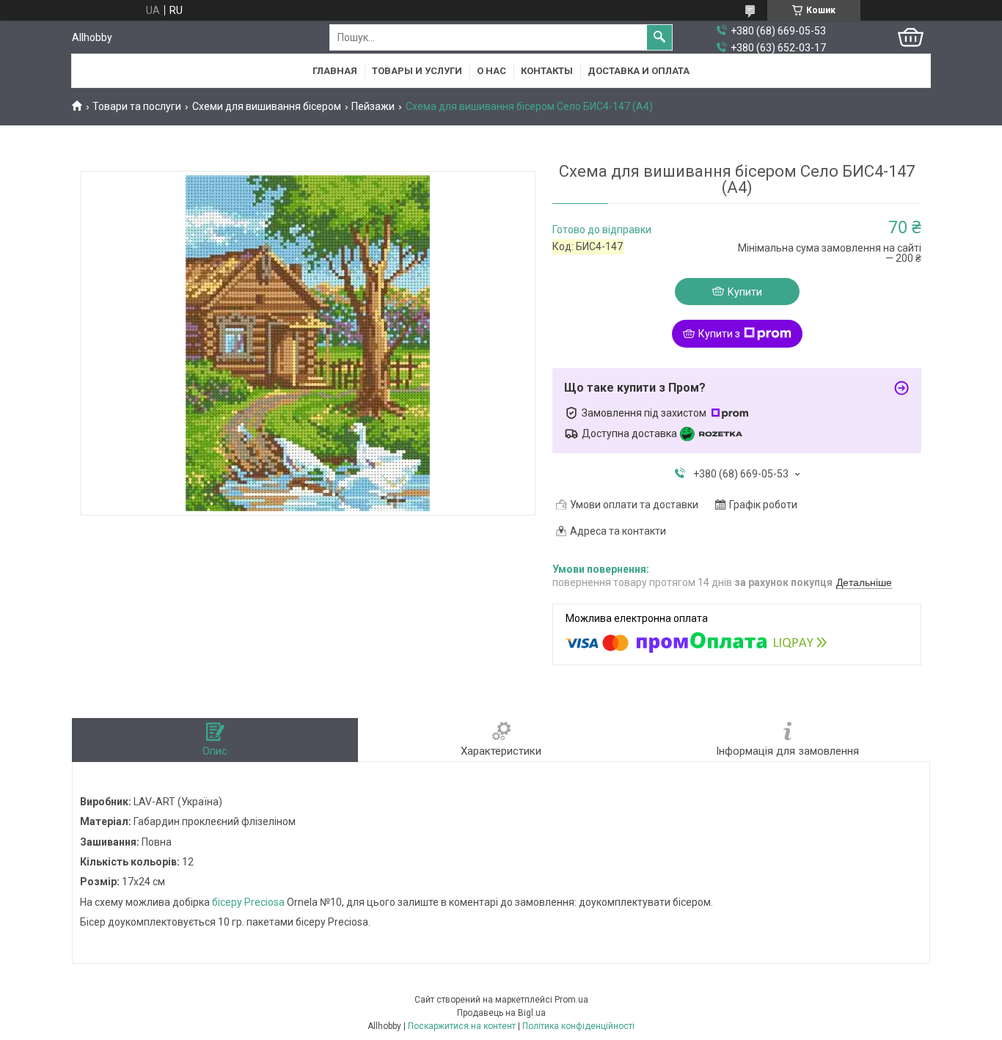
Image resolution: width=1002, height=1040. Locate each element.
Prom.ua (571, 1000)
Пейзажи (373, 106)
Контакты (547, 70)
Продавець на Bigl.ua (501, 1013)
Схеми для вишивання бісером (266, 106)
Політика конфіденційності (578, 1026)
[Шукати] (659, 37)
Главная (334, 70)
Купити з (719, 334)
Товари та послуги (136, 106)
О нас (491, 70)
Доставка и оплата (639, 70)
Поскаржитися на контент (462, 1026)
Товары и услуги (417, 70)
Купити (745, 292)
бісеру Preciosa (248, 902)
